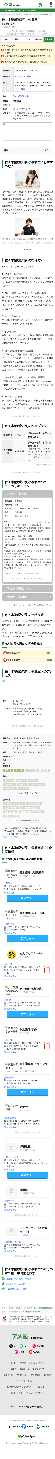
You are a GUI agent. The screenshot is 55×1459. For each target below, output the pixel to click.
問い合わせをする (10, 836)
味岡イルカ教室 (11, 1157)
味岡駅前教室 (10, 1117)
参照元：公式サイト (44, 522)
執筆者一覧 (8, 1374)
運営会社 (40, 1386)
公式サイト (27, 898)
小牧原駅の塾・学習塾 (16, 1289)
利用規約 (47, 1374)
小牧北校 (8, 964)
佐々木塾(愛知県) (21, 96)
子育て (21, 1351)
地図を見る (11, 892)
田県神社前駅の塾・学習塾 (18, 1278)
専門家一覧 (21, 1374)
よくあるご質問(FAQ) (35, 1392)
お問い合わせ (16, 1392)
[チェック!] (47, 970)
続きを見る (27, 249)
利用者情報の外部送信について (20, 1386)
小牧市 (18, 14)
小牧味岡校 (9, 923)
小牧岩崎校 (9, 1077)
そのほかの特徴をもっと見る (27, 793)
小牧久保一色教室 (12, 1241)
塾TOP (4, 14)
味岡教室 (8, 883)
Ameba (16, 1426)
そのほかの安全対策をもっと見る (27, 820)
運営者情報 (35, 1374)
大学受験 (40, 1346)
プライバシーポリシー (25, 1380)
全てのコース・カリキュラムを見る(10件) (30, 605)
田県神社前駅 (27, 14)
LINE (26, 1346)
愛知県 (11, 14)
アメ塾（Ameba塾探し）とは (32, 1363)
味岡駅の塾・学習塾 (15, 1284)
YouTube (36, 1352)
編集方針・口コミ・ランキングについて (27, 1368)
